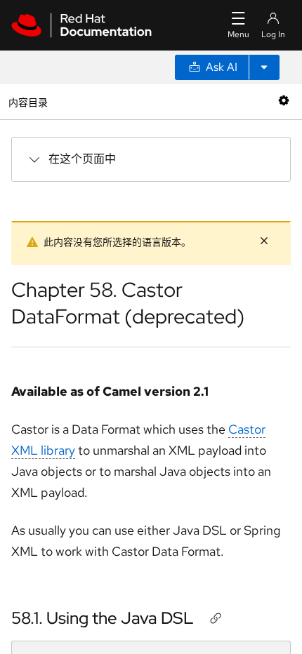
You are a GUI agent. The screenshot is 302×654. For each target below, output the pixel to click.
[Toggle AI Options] (264, 67)
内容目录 (28, 101)
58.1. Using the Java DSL (102, 618)
